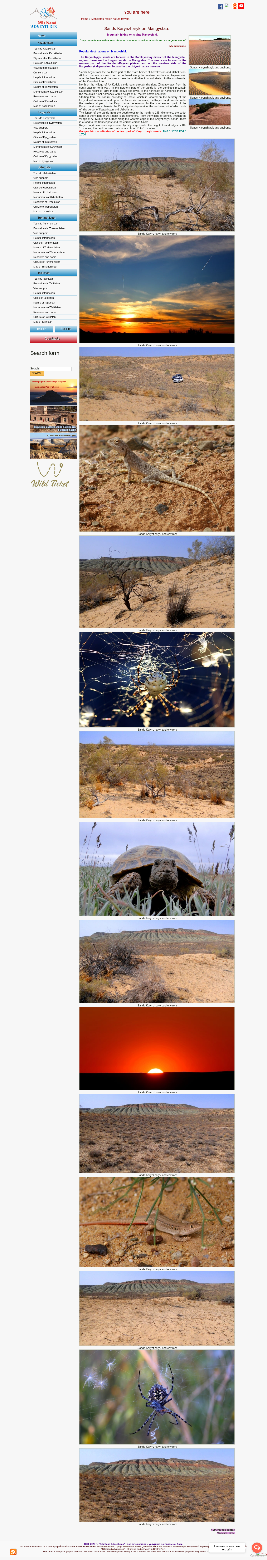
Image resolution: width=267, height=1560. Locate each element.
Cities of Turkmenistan (46, 242)
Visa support (40, 127)
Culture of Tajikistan (44, 317)
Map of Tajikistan (42, 321)
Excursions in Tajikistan (46, 283)
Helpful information (44, 77)
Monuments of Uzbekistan (48, 197)
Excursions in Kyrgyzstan (47, 122)
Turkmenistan (46, 217)
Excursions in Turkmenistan (49, 228)
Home (41, 35)
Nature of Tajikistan (44, 302)
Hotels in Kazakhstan (45, 63)
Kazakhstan (45, 42)
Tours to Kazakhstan (44, 48)
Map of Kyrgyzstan (43, 161)
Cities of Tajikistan (43, 297)
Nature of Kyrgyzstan (45, 142)
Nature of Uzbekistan (45, 192)
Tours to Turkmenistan (45, 223)
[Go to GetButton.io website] (257, 1555)
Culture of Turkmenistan (46, 261)
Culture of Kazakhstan (45, 101)
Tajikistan (44, 272)
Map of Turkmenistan (45, 266)
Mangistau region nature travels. (110, 18)
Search (35, 368)
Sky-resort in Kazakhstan (47, 58)
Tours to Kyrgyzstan (44, 118)
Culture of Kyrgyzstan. (45, 156)
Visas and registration (45, 67)
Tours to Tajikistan (43, 278)
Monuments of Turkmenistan (49, 252)
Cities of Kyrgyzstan (44, 137)
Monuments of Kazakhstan (48, 91)
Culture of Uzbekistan (45, 206)
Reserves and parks (44, 96)
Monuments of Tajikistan (47, 307)
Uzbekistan (45, 167)
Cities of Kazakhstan (45, 82)
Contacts (52, 338)
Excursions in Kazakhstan (48, 53)
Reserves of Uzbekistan (46, 202)
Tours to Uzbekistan (44, 173)
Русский (66, 328)
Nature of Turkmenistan (46, 247)
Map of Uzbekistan (43, 211)
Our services (40, 72)
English (41, 328)
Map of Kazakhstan (44, 106)
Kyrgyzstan (45, 112)
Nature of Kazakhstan (45, 86)
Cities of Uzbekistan (44, 187)
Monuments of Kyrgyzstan (48, 146)
